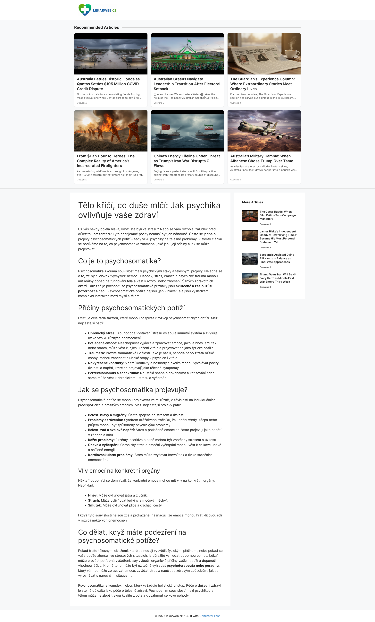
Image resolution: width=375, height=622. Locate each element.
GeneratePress (209, 616)
